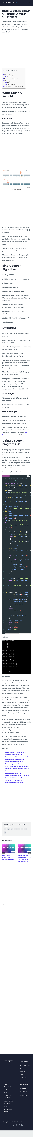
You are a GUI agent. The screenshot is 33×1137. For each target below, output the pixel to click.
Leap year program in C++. (14, 764)
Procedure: (10, 76)
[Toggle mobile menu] (30, 2)
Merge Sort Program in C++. (14, 782)
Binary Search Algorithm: (12, 79)
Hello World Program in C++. (14, 761)
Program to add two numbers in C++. (17, 757)
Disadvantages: (11, 84)
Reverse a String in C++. (13, 773)
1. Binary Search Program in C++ (14, 86)
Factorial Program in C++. (13, 754)
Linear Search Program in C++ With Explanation (8, 857)
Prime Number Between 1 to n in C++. (17, 775)
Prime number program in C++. (15, 752)
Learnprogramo (26, 1122)
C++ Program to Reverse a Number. (16, 766)
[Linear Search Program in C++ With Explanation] (8, 848)
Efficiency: (7, 81)
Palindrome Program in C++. (14, 759)
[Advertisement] (16, 51)
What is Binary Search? (11, 75)
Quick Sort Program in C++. (14, 780)
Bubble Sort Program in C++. (14, 778)
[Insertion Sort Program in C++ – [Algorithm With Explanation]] (24, 848)
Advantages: (10, 83)
